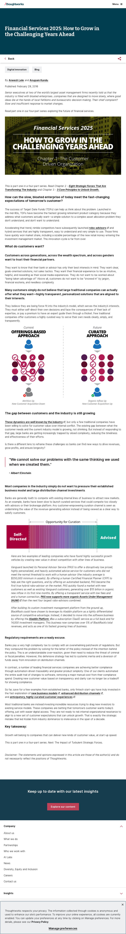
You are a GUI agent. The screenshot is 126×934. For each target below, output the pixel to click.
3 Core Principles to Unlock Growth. (78, 189)
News (7, 863)
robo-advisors (97, 227)
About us (9, 833)
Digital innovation (17, 69)
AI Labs (8, 857)
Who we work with (14, 851)
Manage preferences (63, 928)
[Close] (122, 904)
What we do (11, 839)
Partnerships (11, 845)
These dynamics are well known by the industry (34, 422)
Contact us (10, 881)
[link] (63, 806)
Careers (8, 875)
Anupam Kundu (39, 80)
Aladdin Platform (39, 618)
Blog (37, 69)
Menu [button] (115, 4)
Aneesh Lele (16, 80)
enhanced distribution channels (80, 693)
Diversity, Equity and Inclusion (20, 869)
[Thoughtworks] (14, 4)
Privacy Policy (40, 921)
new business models (44, 693)
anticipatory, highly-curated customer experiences (41, 696)
